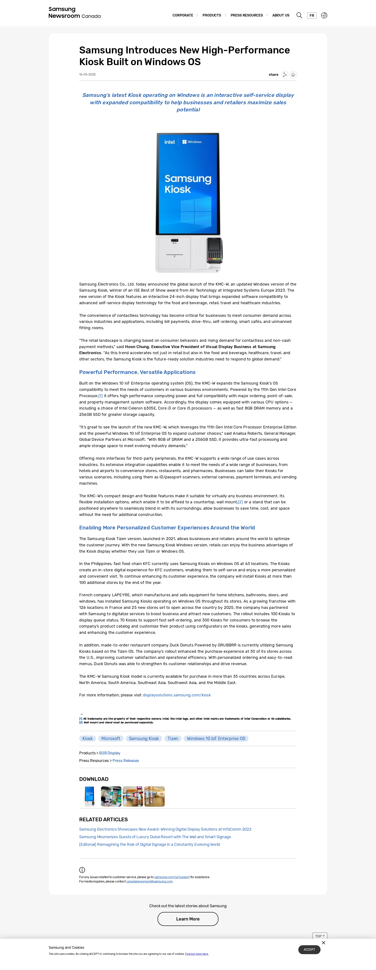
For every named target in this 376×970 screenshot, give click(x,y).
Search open (299, 15)
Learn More (188, 919)
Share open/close (285, 74)
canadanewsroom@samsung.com (149, 881)
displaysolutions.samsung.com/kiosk (177, 695)
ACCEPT (309, 950)
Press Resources (247, 15)
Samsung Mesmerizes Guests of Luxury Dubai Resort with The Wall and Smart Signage (155, 836)
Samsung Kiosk (144, 738)
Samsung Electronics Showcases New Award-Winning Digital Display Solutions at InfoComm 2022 (165, 829)
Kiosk (87, 738)
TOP (318, 936)
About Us (280, 15)
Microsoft (110, 738)
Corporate (183, 15)
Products (212, 15)
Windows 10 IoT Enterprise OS (216, 738)
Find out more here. (197, 953)
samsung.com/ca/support (172, 877)
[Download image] (89, 796)
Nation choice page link (324, 15)
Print (293, 74)
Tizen (173, 738)
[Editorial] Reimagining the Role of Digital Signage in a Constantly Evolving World (149, 844)
